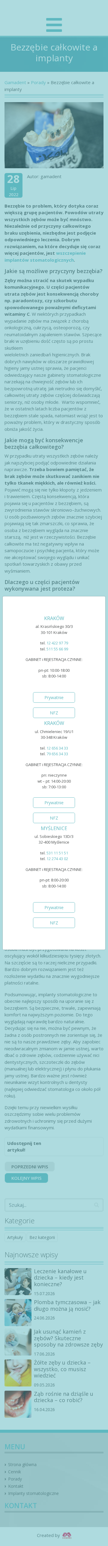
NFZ (54, 713)
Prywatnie (54, 697)
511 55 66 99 (57, 649)
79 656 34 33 (57, 753)
